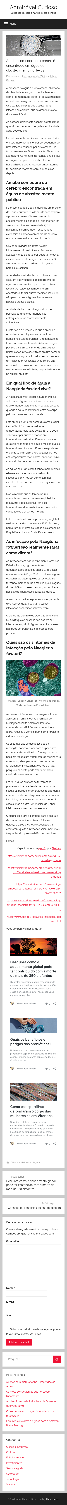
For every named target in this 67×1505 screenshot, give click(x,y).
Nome (10, 1288)
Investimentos (14, 1463)
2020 (55, 893)
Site (8, 1315)
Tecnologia (12, 1479)
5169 (43, 848)
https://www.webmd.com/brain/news (29, 867)
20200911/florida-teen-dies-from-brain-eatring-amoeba (37, 872)
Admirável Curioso (33, 7)
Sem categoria (14, 1468)
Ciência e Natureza (21, 1162)
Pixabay (56, 848)
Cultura (10, 1452)
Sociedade (12, 1473)
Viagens (36, 1162)
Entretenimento (15, 1457)
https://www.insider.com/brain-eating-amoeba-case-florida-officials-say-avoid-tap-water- (34, 889)
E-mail (11, 1301)
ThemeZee (52, 1499)
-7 (59, 893)
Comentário (13, 1241)
